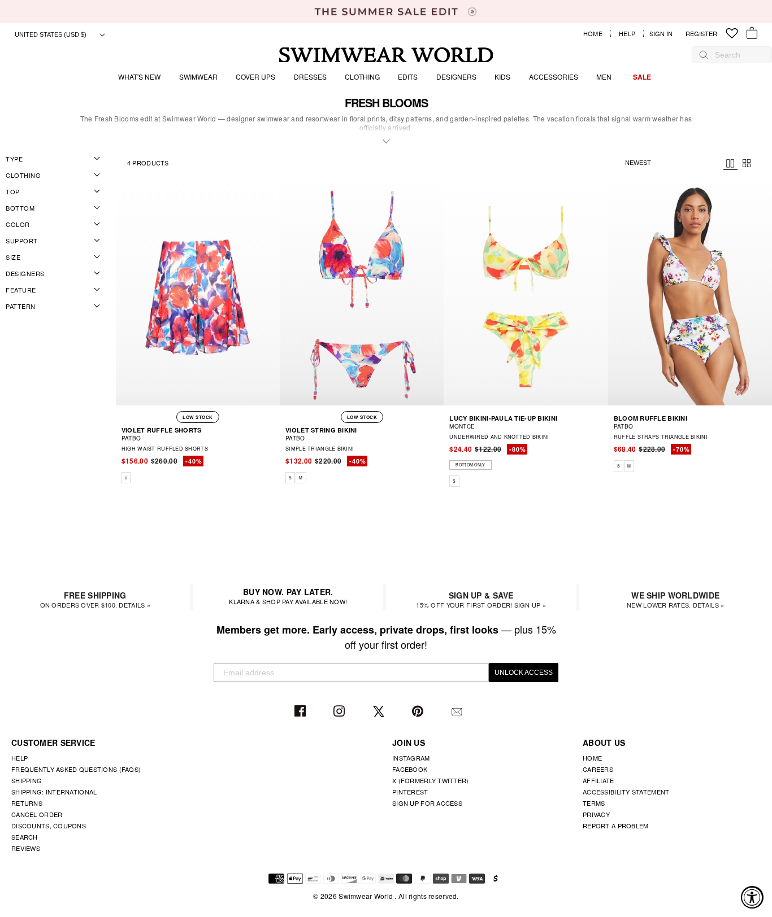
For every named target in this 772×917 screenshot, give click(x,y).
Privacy (596, 814)
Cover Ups (255, 76)
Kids (502, 76)
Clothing (362, 76)
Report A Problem (615, 825)
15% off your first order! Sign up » (481, 599)
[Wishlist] (732, 34)
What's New (139, 76)
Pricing (730, 163)
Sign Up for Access (427, 802)
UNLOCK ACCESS (524, 672)
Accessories (553, 76)
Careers (598, 769)
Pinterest (419, 712)
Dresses (310, 76)
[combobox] (737, 55)
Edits (408, 76)
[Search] (703, 55)
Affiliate (598, 780)
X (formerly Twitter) (430, 780)
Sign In (663, 33)
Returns (26, 802)
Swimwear (198, 76)
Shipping (26, 780)
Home (592, 33)
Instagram (340, 712)
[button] (273, 463)
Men (603, 76)
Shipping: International (54, 791)
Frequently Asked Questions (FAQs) (76, 769)
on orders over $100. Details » (95, 599)
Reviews (25, 848)
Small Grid (747, 163)
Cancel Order (36, 814)
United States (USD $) (51, 34)
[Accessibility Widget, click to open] (752, 897)
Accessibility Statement (626, 791)
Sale (642, 77)
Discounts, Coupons (48, 825)
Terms (594, 802)
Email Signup (458, 712)
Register (701, 33)
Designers (456, 76)
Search (24, 836)
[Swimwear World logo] (386, 55)
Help (627, 33)
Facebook (301, 712)
